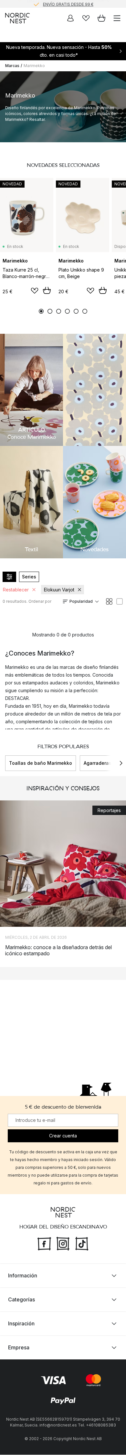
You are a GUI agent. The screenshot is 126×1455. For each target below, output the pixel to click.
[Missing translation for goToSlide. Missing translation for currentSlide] (41, 311)
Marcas (12, 65)
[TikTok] (81, 1243)
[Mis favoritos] (86, 18)
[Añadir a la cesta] (47, 290)
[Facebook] (44, 1243)
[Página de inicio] (17, 18)
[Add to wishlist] (34, 290)
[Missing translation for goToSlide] (49, 311)
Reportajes (109, 810)
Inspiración (21, 1324)
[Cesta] (101, 18)
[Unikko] (94, 390)
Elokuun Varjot (59, 589)
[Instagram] (63, 1243)
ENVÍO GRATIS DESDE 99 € (68, 3)
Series (29, 576)
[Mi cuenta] (70, 18)
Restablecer (16, 589)
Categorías (21, 1300)
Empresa (18, 1347)
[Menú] (117, 18)
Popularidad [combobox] (81, 601)
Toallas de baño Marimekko (40, 763)
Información (22, 1276)
